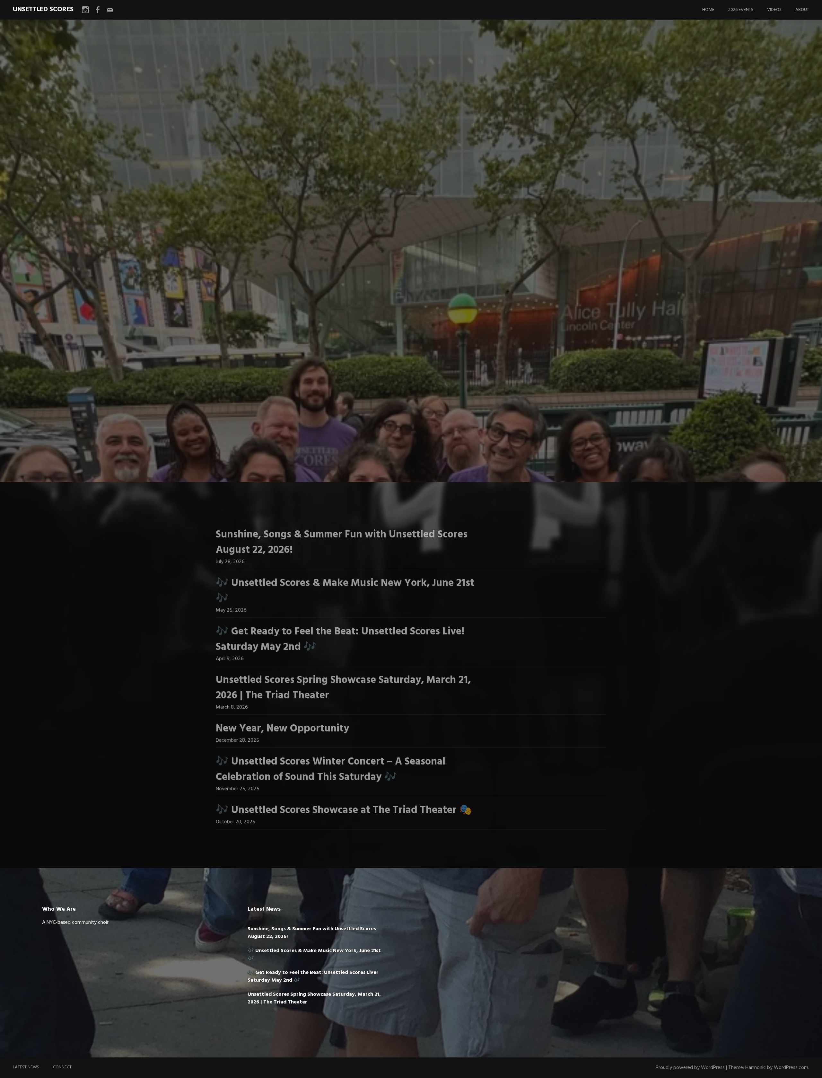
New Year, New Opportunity (282, 728)
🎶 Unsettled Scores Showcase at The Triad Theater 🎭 (344, 810)
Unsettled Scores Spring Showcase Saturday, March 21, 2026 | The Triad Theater (343, 688)
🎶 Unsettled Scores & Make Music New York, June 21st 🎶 (345, 591)
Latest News (26, 1067)
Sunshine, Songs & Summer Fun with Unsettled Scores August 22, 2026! (342, 542)
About (802, 9)
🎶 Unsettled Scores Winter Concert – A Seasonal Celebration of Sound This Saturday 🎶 (330, 769)
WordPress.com (791, 1068)
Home (708, 9)
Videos (774, 9)
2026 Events (740, 9)
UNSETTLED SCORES (43, 9)
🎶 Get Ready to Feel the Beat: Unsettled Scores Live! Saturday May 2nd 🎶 (340, 639)
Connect (62, 1067)
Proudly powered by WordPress (690, 1068)
